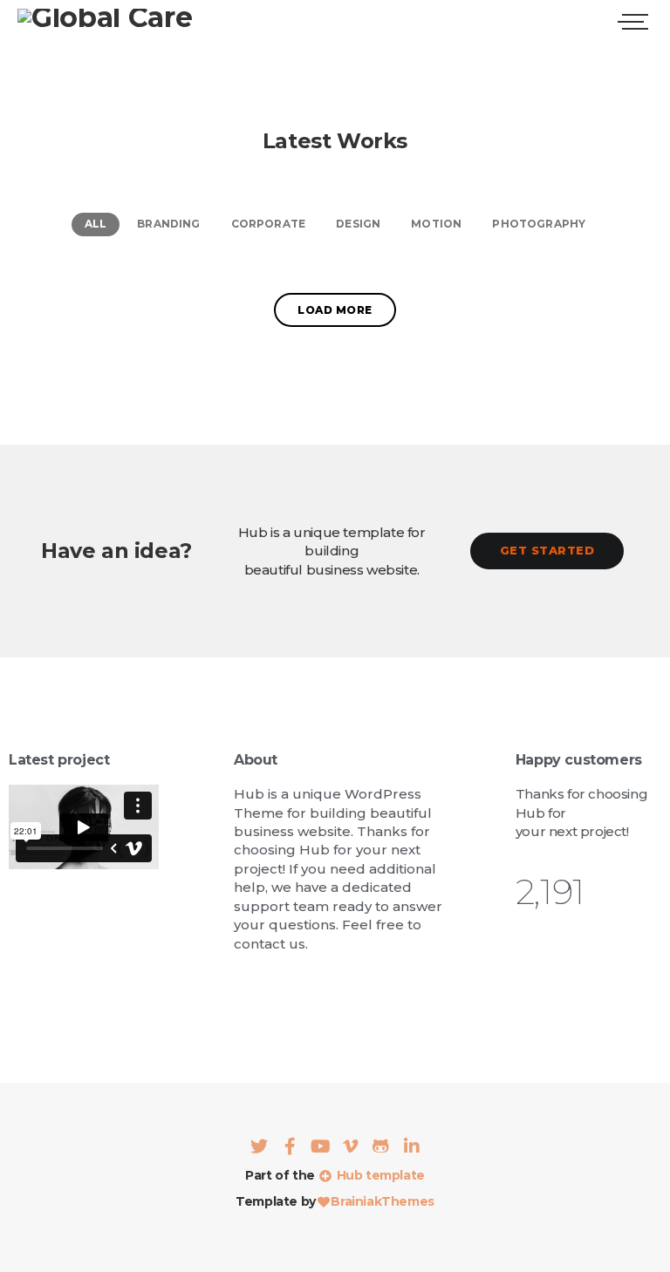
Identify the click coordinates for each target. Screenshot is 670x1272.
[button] (547, 550)
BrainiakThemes (382, 1201)
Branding (168, 223)
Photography (538, 223)
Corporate (268, 223)
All (96, 223)
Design (358, 223)
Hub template (378, 1175)
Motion (436, 223)
